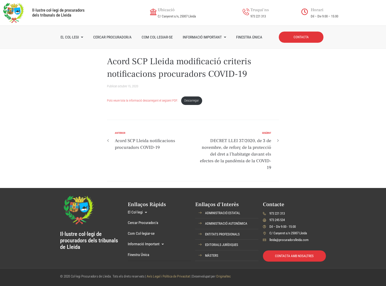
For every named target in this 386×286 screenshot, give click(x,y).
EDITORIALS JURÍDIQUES (221, 245)
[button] (226, 213)
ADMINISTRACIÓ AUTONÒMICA (226, 224)
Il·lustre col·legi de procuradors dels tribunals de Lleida (58, 13)
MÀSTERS (211, 256)
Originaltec (223, 276)
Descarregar (191, 100)
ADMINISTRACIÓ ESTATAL (222, 213)
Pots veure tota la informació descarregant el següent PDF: (143, 100)
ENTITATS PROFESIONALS (222, 234)
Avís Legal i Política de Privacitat (168, 276)
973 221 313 (258, 16)
